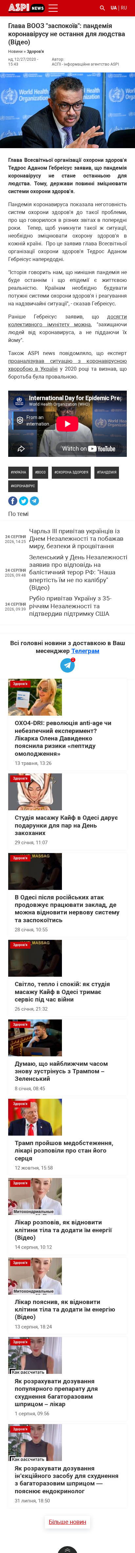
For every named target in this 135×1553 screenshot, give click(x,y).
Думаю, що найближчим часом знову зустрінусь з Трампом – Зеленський (61, 1071)
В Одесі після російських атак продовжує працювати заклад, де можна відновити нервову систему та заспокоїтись (67, 909)
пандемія (107, 472)
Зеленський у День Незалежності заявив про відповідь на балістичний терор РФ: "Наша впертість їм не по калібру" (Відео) (78, 572)
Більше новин (67, 1521)
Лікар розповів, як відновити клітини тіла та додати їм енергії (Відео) (63, 1230)
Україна (19, 472)
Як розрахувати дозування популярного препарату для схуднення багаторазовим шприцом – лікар (56, 1393)
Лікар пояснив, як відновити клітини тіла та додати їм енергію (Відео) (65, 1309)
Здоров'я (35, 51)
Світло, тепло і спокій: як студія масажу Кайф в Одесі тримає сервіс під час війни (62, 992)
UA (114, 7)
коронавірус (24, 486)
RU (124, 7)
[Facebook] (12, 500)
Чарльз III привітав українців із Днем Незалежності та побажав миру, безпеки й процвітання (76, 539)
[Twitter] (23, 500)
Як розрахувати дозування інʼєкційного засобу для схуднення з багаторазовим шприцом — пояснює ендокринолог (67, 1480)
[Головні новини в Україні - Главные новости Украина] (26, 8)
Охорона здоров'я (72, 472)
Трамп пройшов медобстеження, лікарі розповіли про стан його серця (64, 1151)
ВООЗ (41, 472)
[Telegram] (34, 500)
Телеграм (85, 651)
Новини (15, 51)
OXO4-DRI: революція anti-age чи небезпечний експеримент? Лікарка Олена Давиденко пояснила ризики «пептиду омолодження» (63, 738)
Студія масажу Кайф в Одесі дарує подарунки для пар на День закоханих (66, 825)
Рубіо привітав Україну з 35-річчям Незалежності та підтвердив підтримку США (70, 606)
